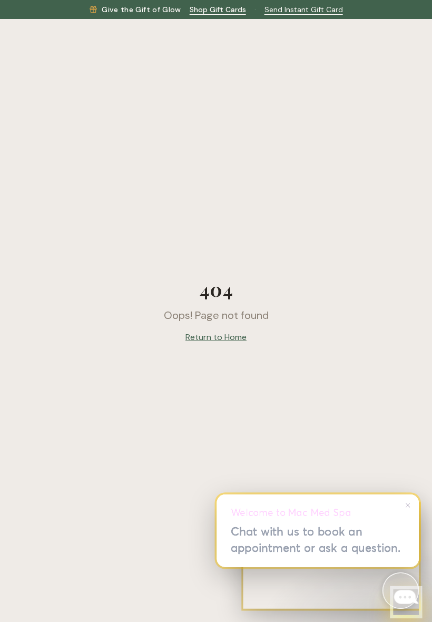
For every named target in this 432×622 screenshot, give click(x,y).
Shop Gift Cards (218, 9)
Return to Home (216, 337)
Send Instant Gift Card (303, 9)
